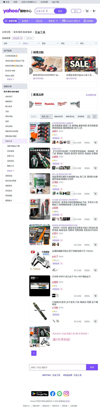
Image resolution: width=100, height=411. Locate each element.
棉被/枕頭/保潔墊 (11, 131)
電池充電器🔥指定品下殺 (14, 60)
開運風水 (8, 200)
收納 (7, 121)
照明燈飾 (8, 195)
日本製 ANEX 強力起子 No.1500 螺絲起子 (71, 276)
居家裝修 (8, 175)
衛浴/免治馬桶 (10, 180)
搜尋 (92, 367)
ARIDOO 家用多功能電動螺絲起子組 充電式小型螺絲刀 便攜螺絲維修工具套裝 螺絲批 (75, 203)
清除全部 (29, 38)
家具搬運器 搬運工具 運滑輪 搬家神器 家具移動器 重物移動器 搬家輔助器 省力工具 (75, 126)
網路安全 (55, 405)
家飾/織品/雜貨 (11, 136)
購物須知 (46, 405)
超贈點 (90, 20)
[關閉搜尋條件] (46, 11)
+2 (72, 142)
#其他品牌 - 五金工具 (72, 375)
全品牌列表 (91, 94)
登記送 (39, 20)
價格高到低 (70, 116)
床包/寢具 (9, 126)
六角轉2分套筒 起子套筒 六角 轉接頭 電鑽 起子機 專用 (75, 303)
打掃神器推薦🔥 (11, 55)
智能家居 (8, 185)
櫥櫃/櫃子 (9, 101)
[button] (31, 71)
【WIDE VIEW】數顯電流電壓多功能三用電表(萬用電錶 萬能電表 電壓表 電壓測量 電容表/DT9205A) (75, 229)
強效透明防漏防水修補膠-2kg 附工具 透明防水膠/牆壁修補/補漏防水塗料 (75, 177)
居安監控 (8, 190)
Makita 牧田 (9, 75)
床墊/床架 (9, 116)
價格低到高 (58, 116)
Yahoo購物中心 (17, 11)
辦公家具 (8, 106)
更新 (67, 401)
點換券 (25, 20)
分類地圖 (73, 405)
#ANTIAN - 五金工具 (51, 375)
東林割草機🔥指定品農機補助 (16, 65)
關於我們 (36, 405)
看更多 (52, 20)
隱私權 (64, 405)
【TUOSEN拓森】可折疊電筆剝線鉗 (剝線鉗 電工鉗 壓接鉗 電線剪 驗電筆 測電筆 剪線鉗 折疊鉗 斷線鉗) (75, 152)
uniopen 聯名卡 (73, 20)
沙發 (7, 111)
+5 (72, 168)
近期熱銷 (80, 116)
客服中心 (26, 405)
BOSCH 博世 (10, 70)
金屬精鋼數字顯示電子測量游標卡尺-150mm (72, 251)
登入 (76, 11)
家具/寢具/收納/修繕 (11, 91)
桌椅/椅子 (9, 96)
